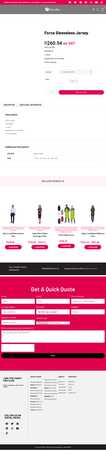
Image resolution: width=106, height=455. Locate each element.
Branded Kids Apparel (49, 396)
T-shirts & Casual (99, 227)
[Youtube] (96, 2)
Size (47, 79)
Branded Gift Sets (36, 393)
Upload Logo (41, 318)
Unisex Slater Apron (66, 235)
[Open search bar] (97, 9)
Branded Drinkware (34, 388)
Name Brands (18, 227)
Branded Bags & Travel (36, 385)
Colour (49, 72)
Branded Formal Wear (50, 388)
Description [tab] (9, 105)
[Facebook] (70, 2)
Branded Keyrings (36, 390)
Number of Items (8, 317)
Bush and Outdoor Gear (88, 229)
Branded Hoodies (50, 391)
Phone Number (77, 296)
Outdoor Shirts (93, 230)
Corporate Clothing (7, 227)
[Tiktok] (101, 2)
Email (38, 296)
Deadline (74, 307)
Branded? (40, 307)
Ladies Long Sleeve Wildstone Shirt (93, 234)
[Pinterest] (80, 2)
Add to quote (81, 92)
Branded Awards (36, 382)
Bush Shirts (100, 229)
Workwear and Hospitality (63, 230)
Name (3, 296)
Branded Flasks (35, 404)
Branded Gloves (36, 407)
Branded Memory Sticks (36, 401)
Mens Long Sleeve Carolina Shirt (13, 234)
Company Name (8, 307)
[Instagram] (91, 2)
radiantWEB (67, 447)
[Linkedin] (86, 2)
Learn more (13, 247)
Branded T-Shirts (50, 380)
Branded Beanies (50, 399)
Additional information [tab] (30, 105)
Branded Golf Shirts (51, 382)
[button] (93, 9)
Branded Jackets (50, 385)
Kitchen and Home (72, 227)
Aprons (75, 230)
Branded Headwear (51, 393)
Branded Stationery (34, 396)
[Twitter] (75, 2)
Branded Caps (35, 399)
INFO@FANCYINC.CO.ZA (50, 268)
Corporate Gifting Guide (36, 410)
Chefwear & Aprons (66, 232)
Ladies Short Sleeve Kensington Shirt (40, 234)
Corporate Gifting (59, 227)
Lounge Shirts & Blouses (17, 229)
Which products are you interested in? (17, 328)
